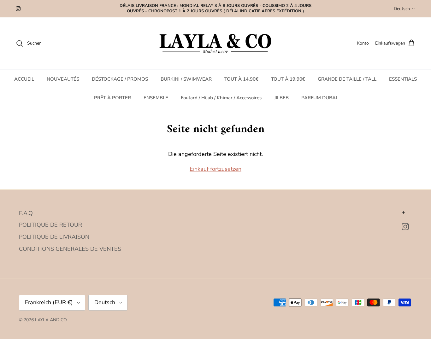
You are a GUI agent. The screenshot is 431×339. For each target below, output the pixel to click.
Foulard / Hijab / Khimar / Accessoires (221, 97)
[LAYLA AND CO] (215, 43)
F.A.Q (26, 213)
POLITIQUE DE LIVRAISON (54, 237)
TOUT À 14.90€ (241, 79)
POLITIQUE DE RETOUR (50, 225)
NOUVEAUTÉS (63, 79)
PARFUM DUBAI (319, 97)
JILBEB (281, 97)
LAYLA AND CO (51, 320)
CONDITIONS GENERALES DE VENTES (70, 249)
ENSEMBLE (156, 97)
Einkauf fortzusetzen (215, 169)
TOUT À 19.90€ (288, 79)
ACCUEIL (24, 79)
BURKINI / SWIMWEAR (186, 79)
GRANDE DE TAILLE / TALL (347, 79)
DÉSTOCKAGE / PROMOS (120, 79)
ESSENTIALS (403, 79)
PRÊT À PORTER (112, 97)
